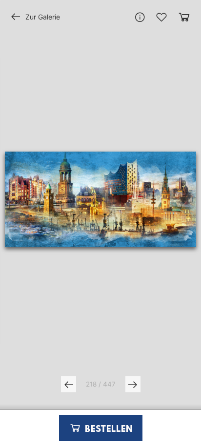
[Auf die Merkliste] (161, 17)
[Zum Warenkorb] (184, 17)
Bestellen (107, 429)
